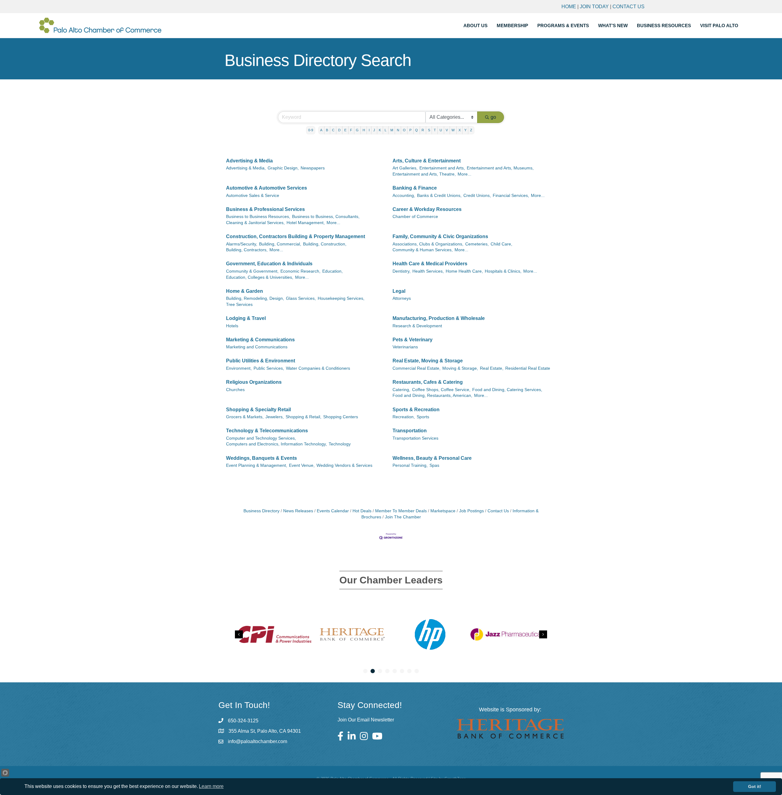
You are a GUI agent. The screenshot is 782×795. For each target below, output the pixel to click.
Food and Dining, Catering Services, (507, 389)
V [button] (447, 130)
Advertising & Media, (246, 168)
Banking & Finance (415, 188)
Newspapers (313, 168)
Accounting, (404, 195)
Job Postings (471, 511)
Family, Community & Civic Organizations (440, 236)
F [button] (351, 130)
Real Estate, (491, 368)
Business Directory (261, 511)
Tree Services (239, 304)
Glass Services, (301, 298)
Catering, (401, 389)
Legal (399, 291)
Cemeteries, (477, 244)
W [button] (453, 130)
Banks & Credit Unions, (439, 195)
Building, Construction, (324, 244)
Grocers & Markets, (245, 417)
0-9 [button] (310, 130)
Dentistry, (402, 271)
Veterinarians (405, 347)
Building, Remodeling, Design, (255, 298)
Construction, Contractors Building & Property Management (295, 236)
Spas (434, 465)
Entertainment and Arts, (442, 168)
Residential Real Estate (527, 368)
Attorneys (402, 298)
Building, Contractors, (247, 250)
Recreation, (404, 417)
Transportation (410, 430)
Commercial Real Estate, (416, 368)
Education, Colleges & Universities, (259, 277)
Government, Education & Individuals (269, 263)
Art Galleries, (405, 168)
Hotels (232, 326)
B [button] (327, 130)
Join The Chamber (403, 517)
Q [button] (416, 130)
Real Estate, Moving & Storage (428, 360)
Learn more (211, 786)
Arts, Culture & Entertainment (427, 160)
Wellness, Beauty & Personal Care (432, 458)
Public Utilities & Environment (260, 360)
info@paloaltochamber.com (257, 741)
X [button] (460, 130)
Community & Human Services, (423, 250)
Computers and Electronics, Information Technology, (276, 444)
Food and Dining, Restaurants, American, (432, 395)
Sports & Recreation (416, 409)
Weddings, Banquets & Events (261, 458)
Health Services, (428, 271)
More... (464, 174)
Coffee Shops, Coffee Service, (441, 389)
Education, (332, 271)
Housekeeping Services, (341, 298)
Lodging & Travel (246, 318)
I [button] (369, 130)
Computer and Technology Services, (261, 438)
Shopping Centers (340, 417)
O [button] (404, 130)
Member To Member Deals (401, 511)
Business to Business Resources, (258, 216)
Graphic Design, (283, 168)
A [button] (321, 130)
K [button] (380, 130)
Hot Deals (362, 511)
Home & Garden (244, 291)
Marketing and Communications (256, 347)
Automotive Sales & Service (252, 195)
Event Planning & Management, (256, 465)
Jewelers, (274, 417)
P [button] (410, 130)
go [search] (493, 117)
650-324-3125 (243, 720)
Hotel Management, (306, 222)
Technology (340, 444)
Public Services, (269, 368)
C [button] (333, 130)
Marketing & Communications (260, 339)
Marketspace (442, 511)
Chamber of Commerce (415, 216)
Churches (235, 389)
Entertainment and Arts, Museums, (500, 168)
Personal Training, (410, 465)
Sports (423, 417)
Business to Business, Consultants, (326, 216)
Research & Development (417, 326)
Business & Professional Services (265, 209)
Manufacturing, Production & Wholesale (439, 318)
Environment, (239, 368)
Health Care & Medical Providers (430, 263)
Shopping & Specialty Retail (258, 409)
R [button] (423, 130)
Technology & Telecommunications (267, 430)
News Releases (298, 511)
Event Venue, (302, 465)
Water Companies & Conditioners (318, 368)
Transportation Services (415, 438)
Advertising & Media (249, 160)
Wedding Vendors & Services (344, 465)
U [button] (441, 130)
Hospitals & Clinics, (503, 271)
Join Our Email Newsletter (366, 719)
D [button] (339, 130)
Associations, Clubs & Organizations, (428, 244)
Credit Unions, (477, 195)
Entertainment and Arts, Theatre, (424, 174)
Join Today (594, 6)
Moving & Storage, (460, 368)
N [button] (398, 130)
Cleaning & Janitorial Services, (255, 222)
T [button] (435, 130)
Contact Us (628, 6)
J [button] (374, 130)
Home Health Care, (464, 271)
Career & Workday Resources (427, 209)
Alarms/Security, (241, 244)
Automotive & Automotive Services (266, 188)
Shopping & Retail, (303, 417)
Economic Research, (300, 271)
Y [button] (465, 130)
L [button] (385, 130)
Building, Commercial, (280, 244)
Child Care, (501, 244)
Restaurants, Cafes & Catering (428, 382)
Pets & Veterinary (413, 339)
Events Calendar (333, 511)
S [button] (429, 130)
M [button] (391, 130)
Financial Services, (511, 195)
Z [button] (471, 130)
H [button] (364, 130)
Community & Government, (252, 271)
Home (568, 6)
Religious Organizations (254, 382)
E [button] (345, 130)
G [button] (357, 130)
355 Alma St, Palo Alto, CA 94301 (264, 731)
